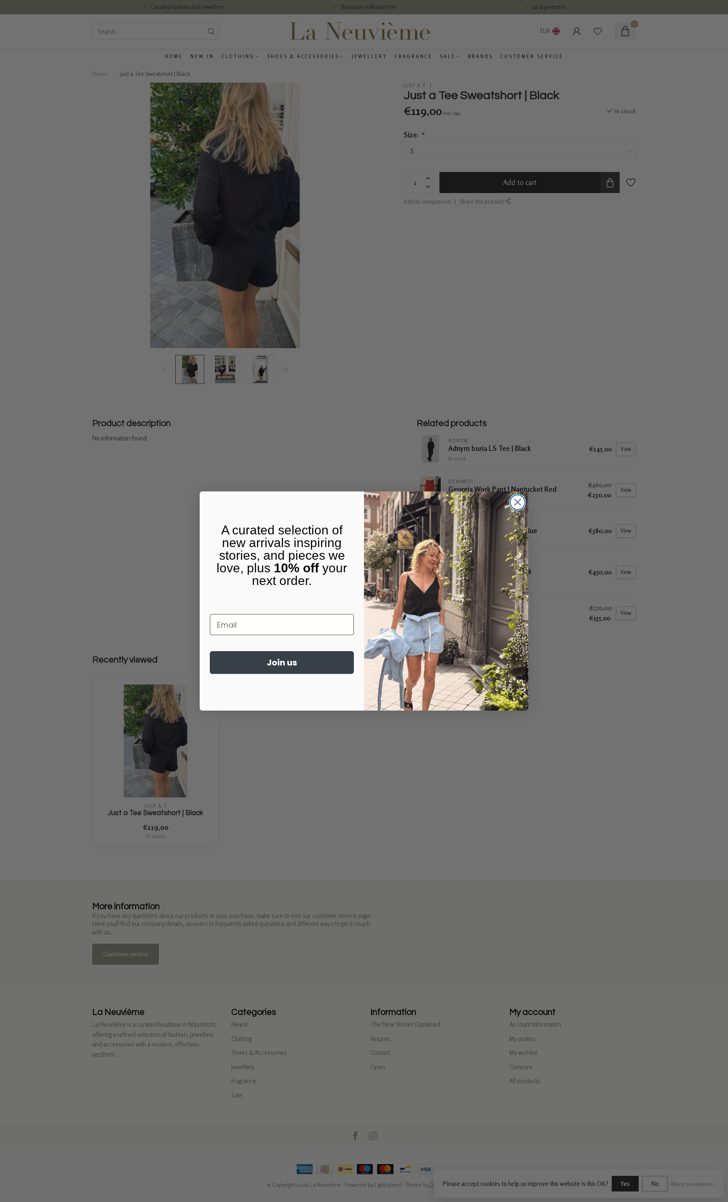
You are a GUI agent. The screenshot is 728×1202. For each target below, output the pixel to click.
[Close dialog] (517, 502)
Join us (282, 662)
